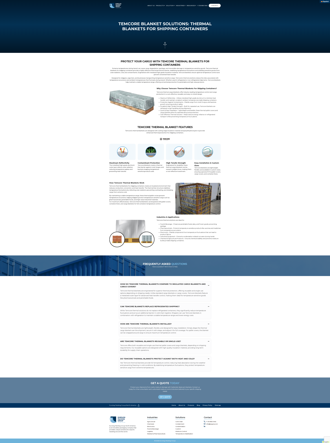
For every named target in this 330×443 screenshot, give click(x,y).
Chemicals (150, 424)
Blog (198, 405)
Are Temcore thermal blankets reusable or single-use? (150, 341)
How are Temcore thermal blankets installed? (146, 324)
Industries (180, 5)
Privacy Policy (207, 405)
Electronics (151, 426)
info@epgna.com (212, 424)
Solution (170, 5)
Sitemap (218, 405)
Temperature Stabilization (184, 434)
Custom (178, 429)
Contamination (180, 426)
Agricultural (151, 421)
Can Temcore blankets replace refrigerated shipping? (150, 306)
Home (174, 405)
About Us (151, 5)
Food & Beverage (153, 429)
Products (160, 5)
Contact (214, 5)
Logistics (150, 431)
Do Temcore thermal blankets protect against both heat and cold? (157, 359)
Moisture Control (181, 431)
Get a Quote (165, 397)
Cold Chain (179, 421)
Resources (191, 5)
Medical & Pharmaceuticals (156, 434)
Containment (179, 424)
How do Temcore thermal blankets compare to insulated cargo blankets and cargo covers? (163, 285)
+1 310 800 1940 (202, 5)
